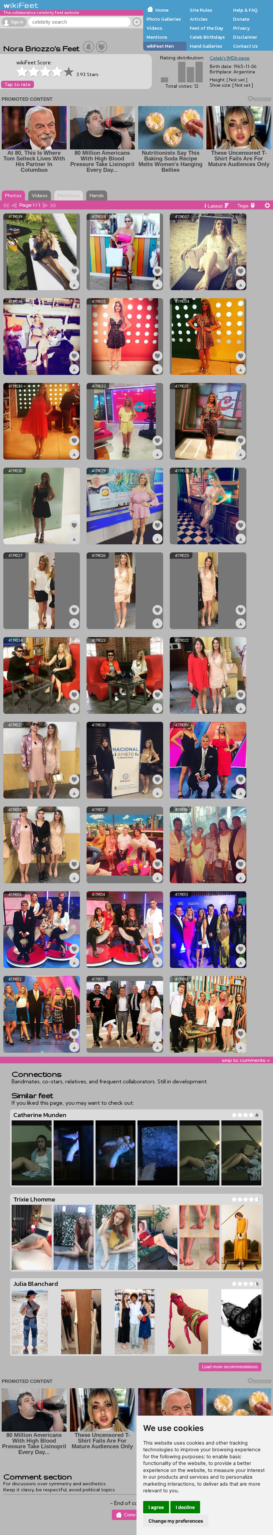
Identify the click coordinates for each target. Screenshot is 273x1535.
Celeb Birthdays (207, 37)
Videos (154, 28)
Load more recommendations (230, 1366)
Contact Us (245, 46)
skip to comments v (246, 1060)
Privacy (241, 28)
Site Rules (201, 10)
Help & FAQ (245, 10)
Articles (198, 19)
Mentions (156, 37)
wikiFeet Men (160, 46)
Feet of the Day (206, 28)
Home (161, 10)
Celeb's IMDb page (230, 58)
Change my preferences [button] (175, 1521)
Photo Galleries (163, 19)
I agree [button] (156, 1507)
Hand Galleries (206, 46)
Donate (241, 19)
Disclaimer (245, 37)
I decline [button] (185, 1507)
